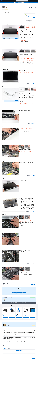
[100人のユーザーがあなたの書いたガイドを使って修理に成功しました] (33, 325)
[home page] (2, 0)
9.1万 (29, 7)
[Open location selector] (30, 0)
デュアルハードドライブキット (28, 95)
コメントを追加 (33, 47)
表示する (34, 17)
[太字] (3, 353)
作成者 (3, 322)
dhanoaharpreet (5, 348)
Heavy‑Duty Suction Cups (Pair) (29, 20)
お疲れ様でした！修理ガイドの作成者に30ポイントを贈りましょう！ (19, 292)
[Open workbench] (29, 0)
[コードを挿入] (5, 353)
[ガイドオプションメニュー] (35, 4)
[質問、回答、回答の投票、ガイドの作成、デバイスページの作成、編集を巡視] (34, 325)
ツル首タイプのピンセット (26, 96)
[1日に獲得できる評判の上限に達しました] (32, 325)
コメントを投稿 (33, 358)
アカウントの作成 (22, 2)
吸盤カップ (21, 31)
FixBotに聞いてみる (28, 83)
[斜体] (4, 353)
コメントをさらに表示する (19, 350)
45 (35, 7)
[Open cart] (32, 0)
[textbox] (19, 355)
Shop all (3, 306)
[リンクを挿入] (6, 353)
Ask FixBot (33, 284)
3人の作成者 (29, 322)
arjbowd (5, 335)
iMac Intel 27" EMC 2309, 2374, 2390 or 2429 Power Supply (30, 14)
